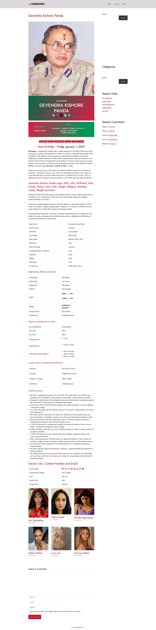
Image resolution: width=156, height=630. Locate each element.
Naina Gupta (57, 517)
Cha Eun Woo (112, 135)
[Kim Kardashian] (38, 516)
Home (109, 4)
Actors (124, 4)
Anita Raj (112, 127)
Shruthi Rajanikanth (83, 517)
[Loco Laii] (61, 549)
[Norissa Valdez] (84, 549)
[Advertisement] (115, 46)
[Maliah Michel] (38, 549)
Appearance (59, 141)
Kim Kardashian (36, 520)
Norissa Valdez (81, 553)
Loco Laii (55, 553)
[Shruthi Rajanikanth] (84, 513)
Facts (73, 141)
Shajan (104, 127)
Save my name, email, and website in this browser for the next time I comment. (55, 611)
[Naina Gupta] (61, 513)
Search (104, 14)
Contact (80, 141)
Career (67, 141)
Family (51, 141)
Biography (43, 141)
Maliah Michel (35, 553)
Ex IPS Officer (61, 101)
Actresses (116, 4)
